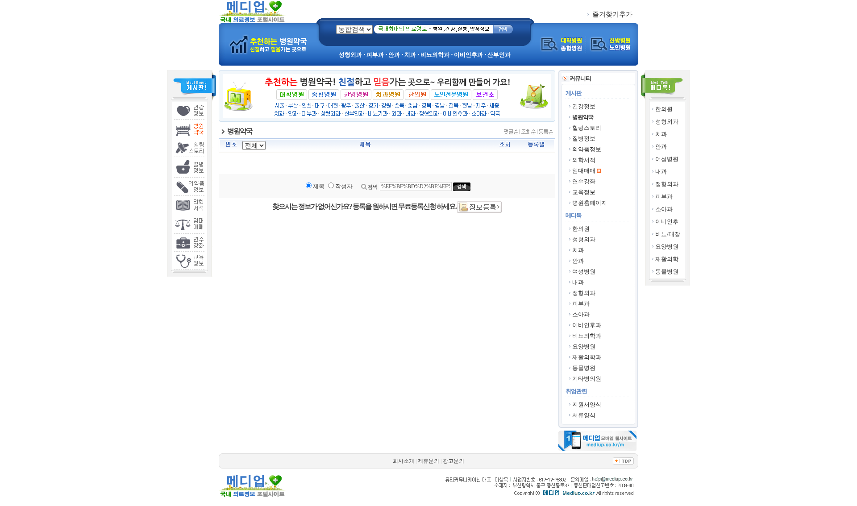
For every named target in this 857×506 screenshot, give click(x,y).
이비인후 (666, 221)
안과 (661, 146)
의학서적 (583, 160)
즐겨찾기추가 (611, 14)
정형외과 (666, 184)
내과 (661, 171)
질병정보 (583, 138)
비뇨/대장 (667, 234)
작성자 (344, 186)
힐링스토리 (586, 127)
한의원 (664, 109)
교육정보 (583, 192)
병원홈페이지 (589, 202)
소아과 (664, 209)
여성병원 (666, 159)
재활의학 (666, 259)
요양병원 (666, 246)
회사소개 (403, 461)
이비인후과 (586, 325)
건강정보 (583, 106)
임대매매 (583, 170)
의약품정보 (586, 149)
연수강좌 (583, 181)
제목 (318, 186)
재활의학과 (586, 357)
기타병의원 (586, 378)
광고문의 (453, 461)
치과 (661, 134)
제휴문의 (428, 461)
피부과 (664, 196)
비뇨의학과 (586, 335)
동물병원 (666, 271)
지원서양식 (586, 404)
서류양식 (583, 415)
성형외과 (666, 121)
